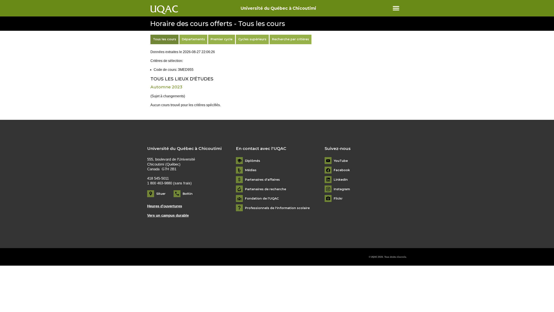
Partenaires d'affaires (262, 180)
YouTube (341, 161)
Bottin (188, 194)
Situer (161, 194)
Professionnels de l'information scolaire (277, 208)
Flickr (338, 198)
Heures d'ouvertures (164, 206)
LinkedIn (341, 180)
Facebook (342, 170)
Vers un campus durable (168, 215)
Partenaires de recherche (265, 189)
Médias (250, 170)
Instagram (342, 189)
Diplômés (252, 161)
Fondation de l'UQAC (262, 198)
